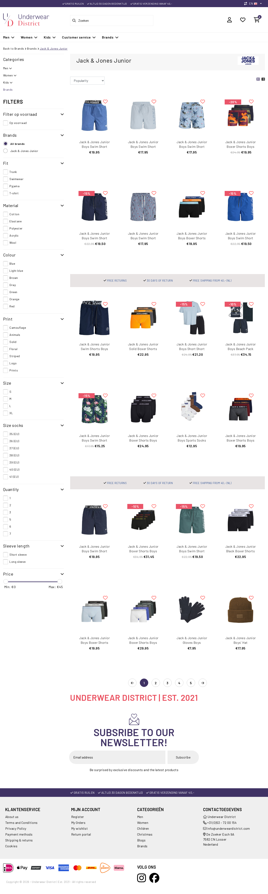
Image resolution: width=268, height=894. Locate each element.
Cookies (11, 846)
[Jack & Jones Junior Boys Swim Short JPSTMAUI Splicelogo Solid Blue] (241, 206)
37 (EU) (14, 448)
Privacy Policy (15, 828)
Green (13, 292)
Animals (14, 334)
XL (11, 413)
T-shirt (14, 193)
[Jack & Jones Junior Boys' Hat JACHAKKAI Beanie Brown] (241, 611)
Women (142, 822)
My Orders (78, 822)
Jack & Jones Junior (54, 48)
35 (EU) (14, 434)
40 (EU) (14, 469)
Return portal (81, 834)
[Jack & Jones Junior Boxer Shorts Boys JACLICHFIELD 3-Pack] (241, 409)
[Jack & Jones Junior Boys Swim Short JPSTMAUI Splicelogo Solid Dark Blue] (95, 206)
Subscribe (183, 757)
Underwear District (221, 817)
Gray (12, 285)
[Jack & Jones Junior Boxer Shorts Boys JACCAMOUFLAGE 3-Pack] (241, 115)
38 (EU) (14, 455)
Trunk (13, 172)
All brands (17, 144)
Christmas (144, 834)
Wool (12, 242)
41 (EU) (13, 476)
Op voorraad (18, 123)
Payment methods (18, 834)
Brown (13, 278)
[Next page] (203, 683)
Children (143, 828)
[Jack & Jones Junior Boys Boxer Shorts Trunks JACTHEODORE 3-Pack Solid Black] (192, 206)
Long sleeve (17, 561)
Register (77, 817)
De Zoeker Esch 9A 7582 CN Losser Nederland (218, 839)
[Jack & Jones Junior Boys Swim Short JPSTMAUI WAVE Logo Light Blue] (143, 115)
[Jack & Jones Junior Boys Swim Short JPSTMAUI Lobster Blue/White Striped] (143, 206)
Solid (12, 342)
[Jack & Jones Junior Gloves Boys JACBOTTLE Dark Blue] (192, 611)
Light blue (16, 270)
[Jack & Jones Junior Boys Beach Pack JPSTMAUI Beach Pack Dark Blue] (241, 317)
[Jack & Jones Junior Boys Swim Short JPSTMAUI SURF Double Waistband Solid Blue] (95, 115)
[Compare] (246, 3)
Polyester (15, 228)
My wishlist (79, 828)
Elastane (15, 221)
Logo (13, 363)
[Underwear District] (26, 19)
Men (140, 817)
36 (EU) (14, 441)
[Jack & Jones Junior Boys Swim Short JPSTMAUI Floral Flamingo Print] (95, 409)
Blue (12, 263)
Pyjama (14, 186)
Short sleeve (18, 554)
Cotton (14, 214)
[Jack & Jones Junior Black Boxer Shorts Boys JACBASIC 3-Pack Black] (241, 520)
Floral (13, 349)
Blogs (141, 840)
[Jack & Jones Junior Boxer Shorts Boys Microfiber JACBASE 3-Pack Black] (143, 409)
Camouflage (17, 327)
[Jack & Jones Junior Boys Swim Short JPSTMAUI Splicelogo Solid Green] (192, 520)
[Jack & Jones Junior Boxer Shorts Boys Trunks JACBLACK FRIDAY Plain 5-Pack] (143, 611)
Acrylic (13, 235)
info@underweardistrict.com (228, 828)
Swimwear (16, 179)
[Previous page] (132, 683)
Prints (13, 370)
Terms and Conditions (21, 822)
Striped (14, 356)
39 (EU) (14, 462)
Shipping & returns (19, 840)
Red (11, 306)
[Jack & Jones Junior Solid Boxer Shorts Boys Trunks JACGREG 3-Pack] (143, 317)
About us (12, 817)
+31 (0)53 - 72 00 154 (221, 822)
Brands (32, 48)
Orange (14, 299)
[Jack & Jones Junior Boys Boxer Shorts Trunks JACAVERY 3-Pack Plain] (95, 611)
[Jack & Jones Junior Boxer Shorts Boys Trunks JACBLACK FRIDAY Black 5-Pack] (143, 520)
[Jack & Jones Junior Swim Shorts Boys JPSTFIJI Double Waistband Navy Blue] (95, 317)
